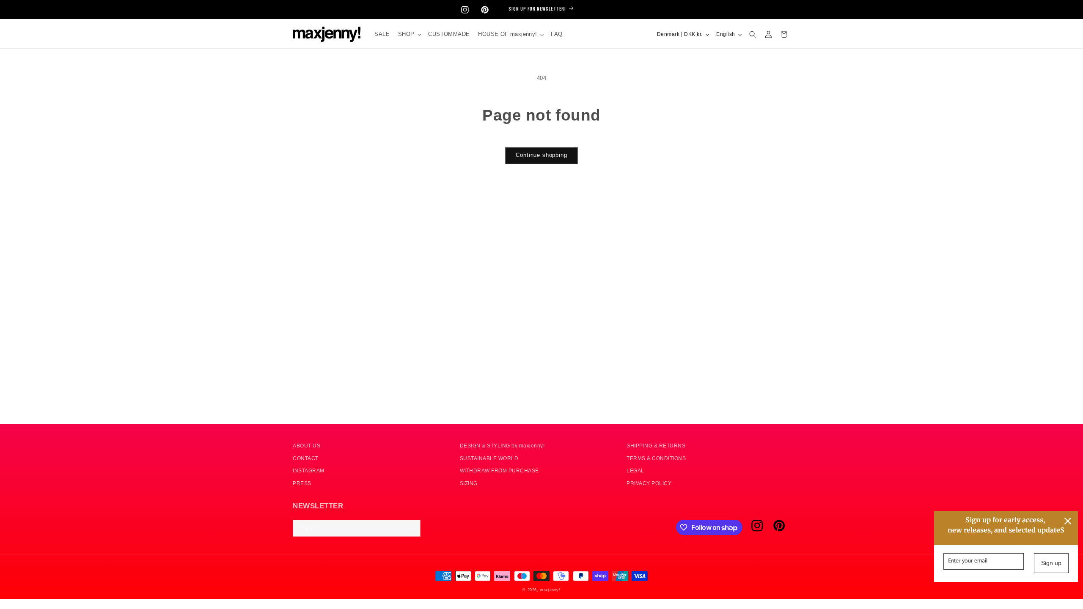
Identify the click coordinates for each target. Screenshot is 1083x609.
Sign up (1051, 563)
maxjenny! (550, 590)
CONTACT (306, 458)
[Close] (1068, 521)
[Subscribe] (412, 528)
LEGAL (635, 470)
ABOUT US (306, 445)
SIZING (469, 483)
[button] (409, 34)
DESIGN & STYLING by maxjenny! (502, 445)
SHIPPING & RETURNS (656, 445)
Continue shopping (541, 155)
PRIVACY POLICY (649, 483)
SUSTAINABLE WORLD (489, 458)
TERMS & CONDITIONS (656, 458)
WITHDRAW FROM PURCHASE (499, 470)
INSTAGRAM (308, 470)
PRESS (302, 483)
